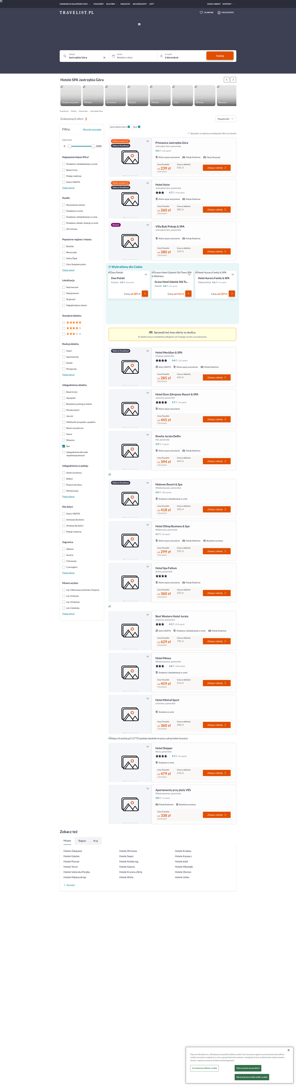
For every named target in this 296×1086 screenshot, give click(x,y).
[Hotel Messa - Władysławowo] (130, 672)
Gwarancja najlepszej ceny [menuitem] (74, 4)
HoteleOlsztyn (183, 872)
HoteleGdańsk (72, 856)
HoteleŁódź (181, 861)
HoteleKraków (183, 851)
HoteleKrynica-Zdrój (130, 872)
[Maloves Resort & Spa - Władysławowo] (130, 498)
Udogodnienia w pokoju (75, 465)
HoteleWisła (126, 877)
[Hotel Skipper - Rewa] (130, 762)
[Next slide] (148, 157)
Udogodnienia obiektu (74, 385)
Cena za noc (67, 140)
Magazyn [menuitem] (125, 4)
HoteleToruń (71, 866)
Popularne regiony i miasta (76, 239)
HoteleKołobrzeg (128, 861)
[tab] (124, 175)
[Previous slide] (112, 157)
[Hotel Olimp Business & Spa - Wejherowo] (130, 540)
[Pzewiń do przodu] (226, 79)
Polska (73, 111)
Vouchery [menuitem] (98, 4)
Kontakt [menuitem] (227, 4)
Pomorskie (83, 111)
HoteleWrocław (128, 851)
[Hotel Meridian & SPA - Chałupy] (130, 367)
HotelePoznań (71, 861)
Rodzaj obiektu (70, 344)
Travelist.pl (64, 111)
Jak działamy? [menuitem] (140, 4)
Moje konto (228, 12)
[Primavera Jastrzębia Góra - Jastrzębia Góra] (130, 157)
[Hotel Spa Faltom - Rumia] (130, 582)
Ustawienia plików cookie (204, 1068)
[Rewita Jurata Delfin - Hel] (130, 450)
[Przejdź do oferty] (145, 293)
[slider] (70, 146)
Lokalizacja (68, 280)
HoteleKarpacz (183, 856)
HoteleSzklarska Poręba (77, 872)
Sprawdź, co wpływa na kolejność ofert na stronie (213, 133)
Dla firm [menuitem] (110, 4)
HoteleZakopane (73, 851)
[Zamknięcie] (288, 1050)
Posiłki (66, 198)
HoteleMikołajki (184, 866)
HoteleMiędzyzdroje (75, 877)
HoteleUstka (182, 877)
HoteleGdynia (127, 866)
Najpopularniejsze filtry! (75, 157)
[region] (130, 157)
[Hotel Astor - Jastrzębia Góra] (130, 199)
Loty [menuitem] (151, 4)
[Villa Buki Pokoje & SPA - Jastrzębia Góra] (130, 241)
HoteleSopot (126, 856)
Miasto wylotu (70, 583)
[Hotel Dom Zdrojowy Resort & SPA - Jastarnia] (130, 408)
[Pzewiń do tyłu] (233, 79)
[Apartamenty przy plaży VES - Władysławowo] (130, 804)
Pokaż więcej (68, 187)
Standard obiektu (71, 315)
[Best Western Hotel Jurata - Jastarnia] (130, 630)
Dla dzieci (67, 506)
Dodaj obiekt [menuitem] (214, 4)
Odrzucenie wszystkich (248, 1068)
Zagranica (67, 542)
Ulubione (209, 12)
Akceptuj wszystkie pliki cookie (251, 1077)
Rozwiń (71, 885)
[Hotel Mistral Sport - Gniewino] (130, 714)
